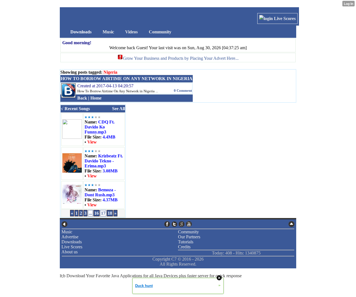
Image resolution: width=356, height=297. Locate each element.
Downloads (71, 241)
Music (66, 231)
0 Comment (183, 90)
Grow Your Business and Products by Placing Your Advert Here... (181, 58)
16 (96, 213)
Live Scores (284, 18)
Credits (184, 246)
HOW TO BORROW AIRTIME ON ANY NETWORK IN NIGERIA (126, 78)
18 (110, 213)
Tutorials (185, 241)
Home (96, 98)
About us (69, 251)
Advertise (69, 236)
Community (188, 231)
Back (82, 98)
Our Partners (189, 236)
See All (118, 108)
